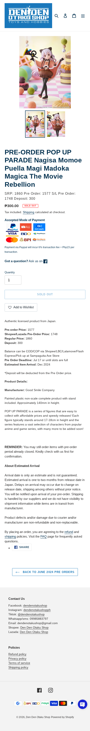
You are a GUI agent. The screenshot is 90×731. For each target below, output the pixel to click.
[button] (82, 704)
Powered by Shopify (62, 717)
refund (68, 532)
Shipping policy (18, 667)
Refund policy (17, 654)
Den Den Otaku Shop (34, 627)
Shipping (28, 212)
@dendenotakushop (31, 614)
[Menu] (82, 15)
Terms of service (19, 663)
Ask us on (24, 261)
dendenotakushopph (37, 610)
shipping (10, 536)
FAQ (43, 536)
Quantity (10, 272)
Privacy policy (17, 658)
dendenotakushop (35, 605)
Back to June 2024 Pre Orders (48, 572)
